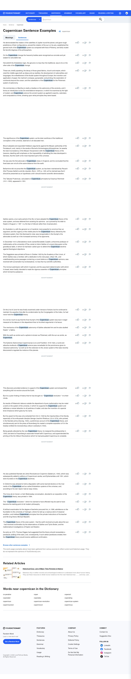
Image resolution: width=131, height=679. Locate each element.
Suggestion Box (105, 636)
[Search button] (101, 19)
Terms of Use (73, 648)
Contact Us (104, 632)
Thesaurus (40, 636)
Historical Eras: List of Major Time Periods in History (43, 569)
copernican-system (71, 601)
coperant (68, 594)
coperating (68, 598)
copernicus (69, 605)
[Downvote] (85, 42)
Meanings (9, 37)
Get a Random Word (12, 641)
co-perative (7, 594)
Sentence (11, 25)
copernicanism (8, 605)
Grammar (40, 644)
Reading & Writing (43, 656)
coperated (6, 598)
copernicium (38, 605)
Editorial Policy (73, 640)
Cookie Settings (74, 644)
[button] (120, 13)
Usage (39, 652)
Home (4, 25)
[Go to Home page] (11, 13)
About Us (71, 632)
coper (36, 594)
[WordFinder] (126, 13)
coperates (37, 598)
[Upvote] (78, 42)
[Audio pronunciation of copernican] (60, 31)
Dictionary (40, 632)
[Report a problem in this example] (90, 42)
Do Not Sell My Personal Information (75, 653)
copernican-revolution (42, 601)
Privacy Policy (73, 636)
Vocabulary (41, 648)
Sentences (32, 19)
